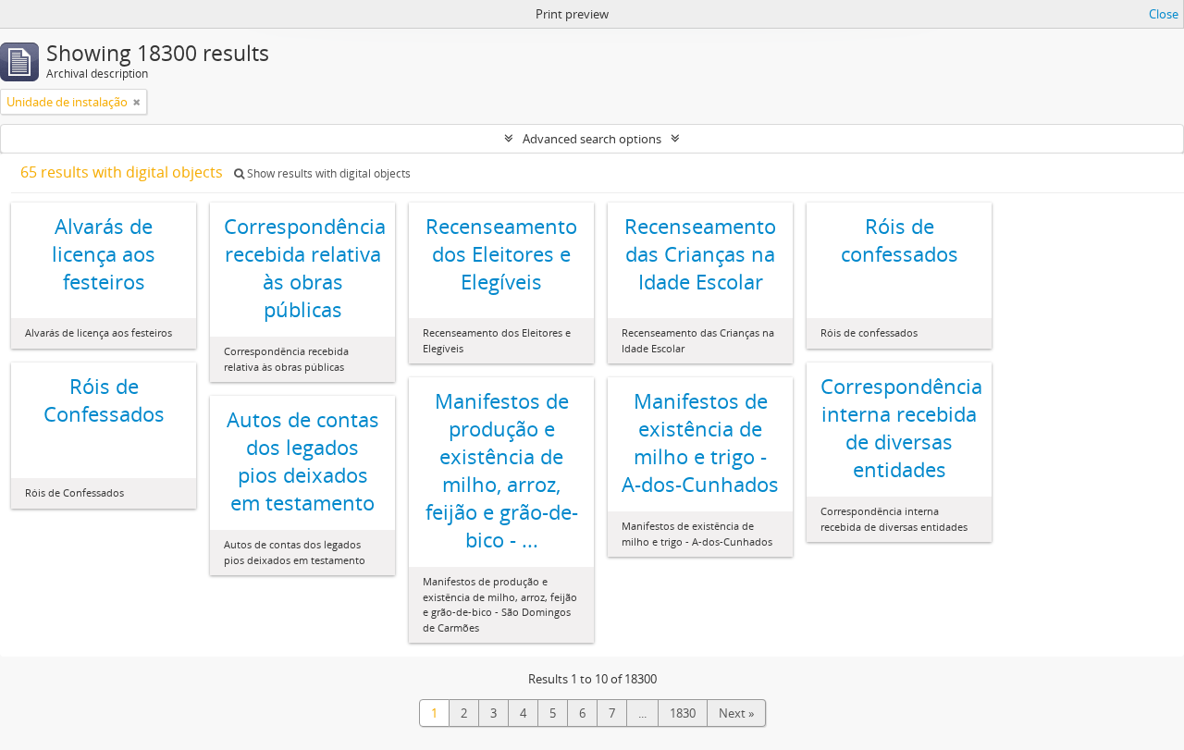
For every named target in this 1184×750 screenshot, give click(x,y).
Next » (736, 713)
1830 (683, 713)
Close (1163, 14)
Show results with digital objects (327, 173)
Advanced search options (592, 138)
